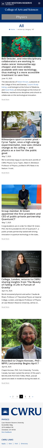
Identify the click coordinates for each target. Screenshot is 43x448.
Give (10, 444)
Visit (16, 444)
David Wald (9, 90)
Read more (5, 99)
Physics (21, 17)
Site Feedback (7, 432)
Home (13, 29)
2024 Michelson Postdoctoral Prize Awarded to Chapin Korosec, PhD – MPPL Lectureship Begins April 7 (21, 360)
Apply (4, 444)
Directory (24, 444)
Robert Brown (22, 82)
